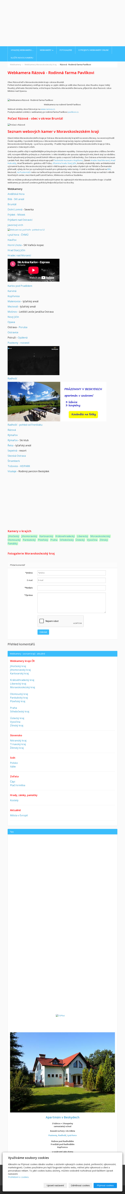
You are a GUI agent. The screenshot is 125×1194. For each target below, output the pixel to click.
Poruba (23, 327)
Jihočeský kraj (18, 666)
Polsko (14, 763)
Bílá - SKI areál (16, 199)
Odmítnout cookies (80, 1185)
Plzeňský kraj (17, 701)
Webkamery (46, 50)
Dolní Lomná (15, 209)
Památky (13, 543)
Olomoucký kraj (19, 694)
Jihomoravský (29, 536)
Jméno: (29, 572)
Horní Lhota (14, 245)
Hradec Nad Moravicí (100, 160)
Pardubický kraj (19, 697)
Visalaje (12, 471)
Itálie (13, 766)
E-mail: (30, 580)
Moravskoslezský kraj (22, 687)
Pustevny (52, 1135)
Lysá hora (72, 1135)
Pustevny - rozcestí (18, 342)
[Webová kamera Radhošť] (33, 360)
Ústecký (80, 540)
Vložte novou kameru (22, 57)
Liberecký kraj (18, 683)
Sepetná (12, 450)
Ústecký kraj (17, 718)
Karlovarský (46, 536)
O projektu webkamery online (93, 50)
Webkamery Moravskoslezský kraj (41, 64)
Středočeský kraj (19, 711)
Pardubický (29, 540)
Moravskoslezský (100, 536)
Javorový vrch (15, 225)
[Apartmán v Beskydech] (62, 1072)
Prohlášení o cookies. (18, 1177)
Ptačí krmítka (17, 785)
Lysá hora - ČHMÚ (18, 234)
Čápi (12, 781)
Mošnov (12, 311)
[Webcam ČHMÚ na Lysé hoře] (26, 229)
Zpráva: (28, 595)
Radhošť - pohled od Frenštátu (25, 424)
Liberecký (82, 536)
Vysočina (92, 540)
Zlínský (104, 540)
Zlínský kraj (16, 725)
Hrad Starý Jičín (16, 250)
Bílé (109, 169)
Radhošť (12, 378)
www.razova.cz (48, 109)
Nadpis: (29, 587)
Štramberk (14, 461)
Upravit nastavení (55, 1185)
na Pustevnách (24, 172)
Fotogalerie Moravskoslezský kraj (31, 553)
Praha (53, 540)
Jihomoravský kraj (20, 669)
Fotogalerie (66, 50)
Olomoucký (14, 540)
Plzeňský (43, 540)
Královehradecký (65, 536)
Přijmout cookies (105, 1185)
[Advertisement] (62, 23)
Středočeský (67, 540)
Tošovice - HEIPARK (19, 466)
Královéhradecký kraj (22, 680)
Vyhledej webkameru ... (22, 50)
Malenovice (14, 301)
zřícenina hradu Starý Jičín (64, 163)
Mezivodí (13, 306)
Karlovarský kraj (19, 673)
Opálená (22, 337)
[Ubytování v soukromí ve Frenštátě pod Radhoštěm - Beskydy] (57, 401)
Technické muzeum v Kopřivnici (68, 160)
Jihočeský (13, 536)
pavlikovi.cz (73, 112)
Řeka (10, 445)
